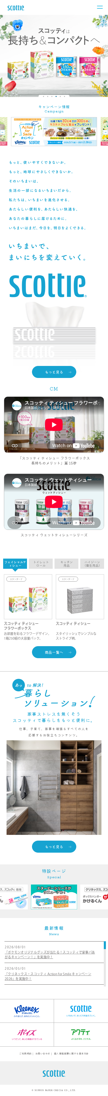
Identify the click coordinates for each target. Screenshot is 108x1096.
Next (97, 56)
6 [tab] (64, 96)
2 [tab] (47, 96)
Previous (10, 56)
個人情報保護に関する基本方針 (71, 1053)
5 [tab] (60, 96)
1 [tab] (43, 96)
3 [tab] (51, 96)
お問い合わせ (42, 1053)
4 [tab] (56, 96)
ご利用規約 (25, 1053)
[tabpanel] (54, 56)
